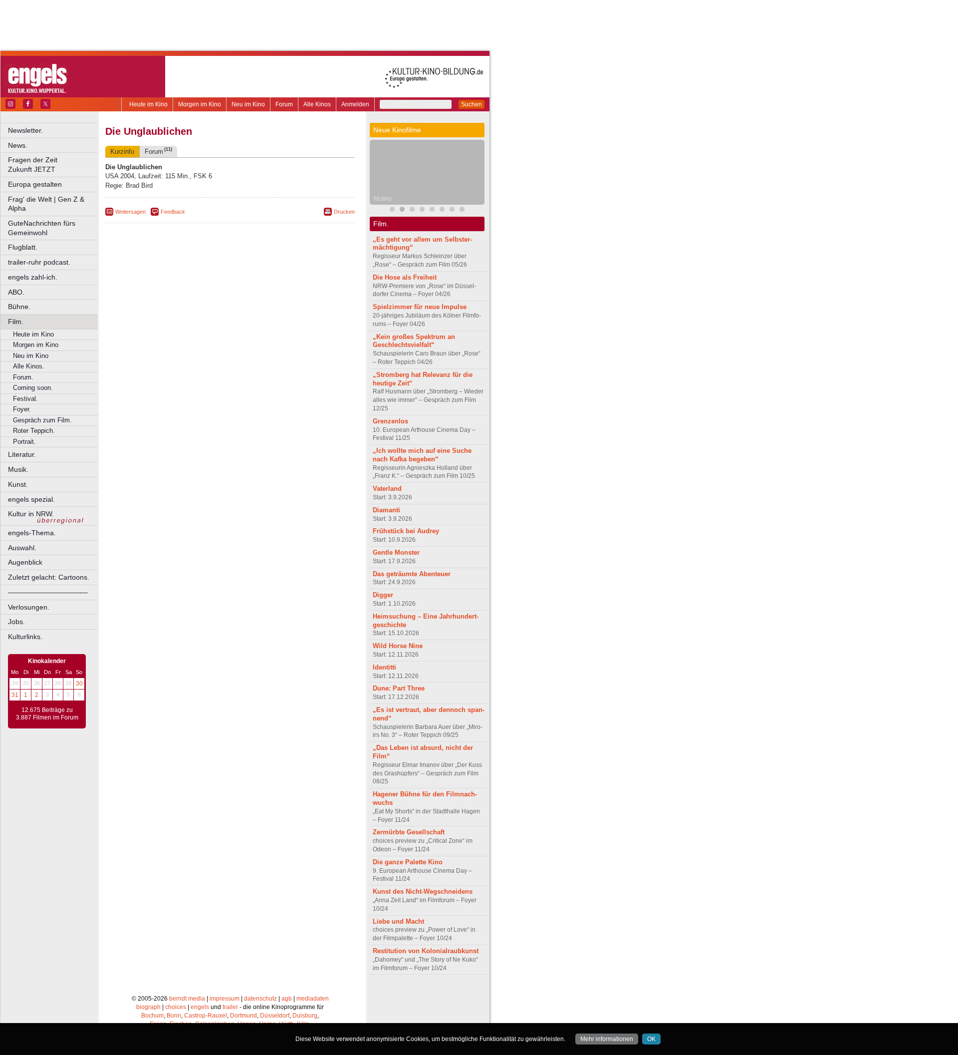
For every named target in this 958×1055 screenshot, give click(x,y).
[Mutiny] (402, 210)
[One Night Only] (392, 210)
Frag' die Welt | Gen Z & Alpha (46, 204)
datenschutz (260, 998)
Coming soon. (33, 387)
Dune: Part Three (399, 688)
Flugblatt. (22, 247)
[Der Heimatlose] (462, 210)
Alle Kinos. (28, 366)
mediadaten (312, 998)
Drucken (344, 212)
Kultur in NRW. (31, 514)
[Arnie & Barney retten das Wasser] (452, 210)
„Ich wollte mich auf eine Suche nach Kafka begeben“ (422, 455)
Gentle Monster (396, 552)
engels (200, 1007)
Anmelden (355, 104)
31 (14, 695)
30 (79, 683)
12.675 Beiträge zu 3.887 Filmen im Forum (47, 713)
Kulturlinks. (25, 637)
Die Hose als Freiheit (405, 277)
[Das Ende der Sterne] (412, 210)
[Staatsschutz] (442, 210)
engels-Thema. (32, 533)
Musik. (18, 469)
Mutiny (383, 198)
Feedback (173, 212)
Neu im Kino (248, 104)
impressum (225, 998)
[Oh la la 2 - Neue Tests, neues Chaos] (432, 210)
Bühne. (19, 307)
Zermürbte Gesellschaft (409, 832)
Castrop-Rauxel (205, 1015)
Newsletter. (25, 130)
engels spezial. (31, 499)
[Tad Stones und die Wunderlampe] (422, 210)
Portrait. (24, 441)
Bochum (152, 1015)
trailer (230, 1007)
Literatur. (22, 454)
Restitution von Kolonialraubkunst (426, 951)
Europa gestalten (35, 184)
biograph (148, 1007)
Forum (284, 104)
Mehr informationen (606, 1039)
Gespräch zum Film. (42, 420)
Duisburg (304, 1015)
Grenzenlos (390, 421)
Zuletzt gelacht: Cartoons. (48, 577)
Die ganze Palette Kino (408, 862)
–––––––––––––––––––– (48, 592)
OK (651, 1039)
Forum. (23, 377)
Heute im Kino (148, 104)
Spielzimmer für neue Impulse (420, 307)
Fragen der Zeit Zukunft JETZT (53, 164)
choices (175, 1007)
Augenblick (25, 562)
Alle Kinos (317, 104)
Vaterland (387, 488)
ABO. (16, 292)
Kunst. (18, 484)
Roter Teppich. (34, 430)
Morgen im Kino (199, 104)
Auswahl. (22, 548)
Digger (383, 595)
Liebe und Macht (398, 921)
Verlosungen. (28, 607)
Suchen (471, 104)
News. (17, 145)
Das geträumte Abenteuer (412, 574)
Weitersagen (130, 212)
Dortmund (243, 1015)
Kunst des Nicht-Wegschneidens (423, 891)
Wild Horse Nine (398, 646)
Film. (15, 322)
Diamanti (386, 510)
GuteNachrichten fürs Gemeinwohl (41, 228)
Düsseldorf (274, 1015)
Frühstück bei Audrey (406, 531)
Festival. (25, 398)
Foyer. (22, 409)
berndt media (187, 998)
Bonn (174, 1015)
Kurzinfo (122, 151)
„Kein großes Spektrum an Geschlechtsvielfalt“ (414, 341)
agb (286, 998)
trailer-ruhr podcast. (39, 262)
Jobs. (16, 622)
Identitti (384, 667)
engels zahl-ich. (32, 277)
